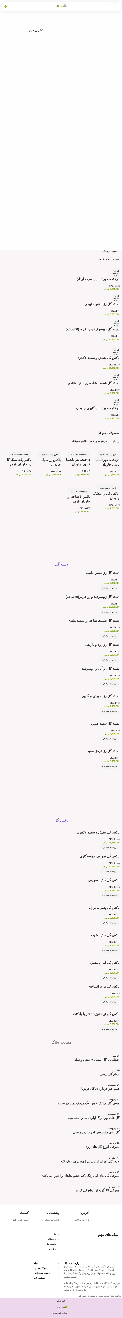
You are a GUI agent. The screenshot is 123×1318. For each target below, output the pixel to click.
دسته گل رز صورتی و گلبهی (100, 696)
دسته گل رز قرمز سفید (103, 751)
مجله (36, 1263)
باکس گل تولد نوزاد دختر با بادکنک (96, 1014)
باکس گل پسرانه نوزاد (104, 907)
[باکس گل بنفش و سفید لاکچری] (105, 342)
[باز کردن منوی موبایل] (114, 6)
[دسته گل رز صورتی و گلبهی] (106, 688)
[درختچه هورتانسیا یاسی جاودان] (108, 264)
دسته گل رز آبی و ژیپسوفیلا (101, 668)
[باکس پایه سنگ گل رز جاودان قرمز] (17, 447)
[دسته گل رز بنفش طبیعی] (107, 292)
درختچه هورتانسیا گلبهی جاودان (98, 408)
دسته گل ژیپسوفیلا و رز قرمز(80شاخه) (93, 329)
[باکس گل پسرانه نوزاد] (109, 900)
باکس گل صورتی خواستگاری (100, 856)
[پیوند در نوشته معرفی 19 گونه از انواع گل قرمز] (61, 1123)
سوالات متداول (40, 1268)
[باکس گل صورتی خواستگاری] (106, 852)
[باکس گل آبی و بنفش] (109, 955)
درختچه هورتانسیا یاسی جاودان (98, 279)
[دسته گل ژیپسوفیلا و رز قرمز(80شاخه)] (105, 317)
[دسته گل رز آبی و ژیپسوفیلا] (106, 664)
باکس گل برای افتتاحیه (104, 986)
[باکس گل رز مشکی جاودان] (106, 479)
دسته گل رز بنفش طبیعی (102, 304)
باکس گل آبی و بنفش (105, 962)
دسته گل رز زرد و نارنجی (102, 645)
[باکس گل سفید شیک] (109, 927)
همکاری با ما (39, 1278)
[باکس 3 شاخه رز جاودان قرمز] (76, 481)
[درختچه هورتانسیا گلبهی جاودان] (105, 396)
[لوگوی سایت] (61, 6)
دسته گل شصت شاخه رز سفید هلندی (94, 383)
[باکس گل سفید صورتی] (108, 876)
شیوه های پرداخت (42, 1273)
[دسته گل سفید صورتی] (108, 716)
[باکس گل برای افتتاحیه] (108, 982)
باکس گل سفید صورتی (104, 880)
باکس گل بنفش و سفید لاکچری (98, 358)
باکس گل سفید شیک (105, 935)
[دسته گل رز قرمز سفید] (108, 743)
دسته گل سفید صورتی (104, 723)
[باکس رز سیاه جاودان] (50, 446)
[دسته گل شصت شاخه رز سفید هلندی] (105, 371)
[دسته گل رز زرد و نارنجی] (107, 640)
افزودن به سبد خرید (116, 273)
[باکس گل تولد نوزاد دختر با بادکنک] (108, 1006)
